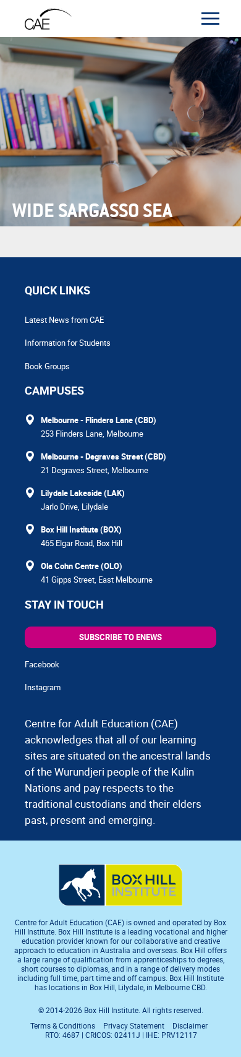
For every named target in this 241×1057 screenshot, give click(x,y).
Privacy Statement (133, 1025)
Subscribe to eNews (120, 637)
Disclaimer (190, 1025)
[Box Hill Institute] (120, 902)
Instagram (43, 687)
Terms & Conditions (62, 1025)
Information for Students (68, 342)
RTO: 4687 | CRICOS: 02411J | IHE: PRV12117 (122, 1035)
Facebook (42, 664)
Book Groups (47, 366)
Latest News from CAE (64, 319)
